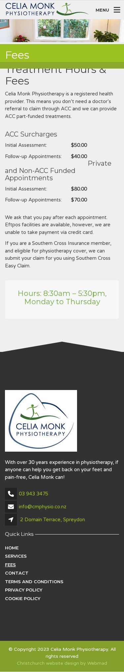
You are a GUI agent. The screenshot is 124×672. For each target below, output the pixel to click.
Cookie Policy (22, 598)
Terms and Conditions (34, 581)
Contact (16, 573)
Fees (10, 564)
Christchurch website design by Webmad (62, 663)
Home (12, 547)
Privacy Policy (23, 589)
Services (16, 556)
